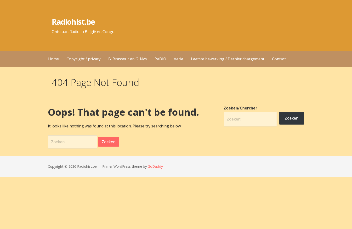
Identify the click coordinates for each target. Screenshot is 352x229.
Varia (178, 59)
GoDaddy (155, 166)
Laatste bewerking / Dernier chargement (227, 59)
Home (53, 59)
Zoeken (291, 118)
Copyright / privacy (84, 59)
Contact (279, 59)
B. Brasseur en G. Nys (127, 59)
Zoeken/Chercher (240, 108)
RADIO (160, 59)
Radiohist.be (73, 22)
